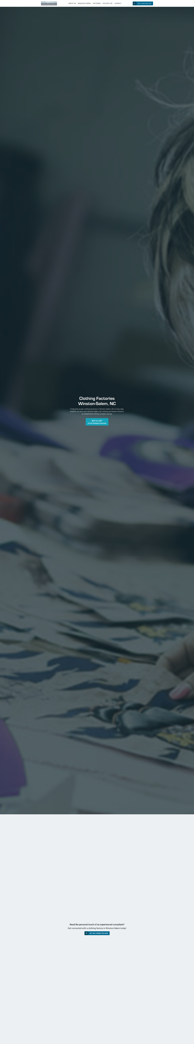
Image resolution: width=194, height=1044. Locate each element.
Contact (117, 3)
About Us (72, 3)
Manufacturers (84, 3)
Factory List (107, 3)
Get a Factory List (144, 3)
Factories (97, 3)
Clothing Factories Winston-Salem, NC (97, 400)
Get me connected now (99, 933)
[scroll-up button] (190, 1040)
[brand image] (49, 3)
